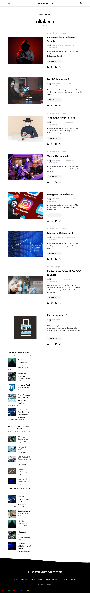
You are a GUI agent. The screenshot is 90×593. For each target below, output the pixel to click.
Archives (55, 579)
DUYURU (50, 267)
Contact (65, 579)
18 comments (53, 239)
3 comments (52, 201)
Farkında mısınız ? (57, 315)
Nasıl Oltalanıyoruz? (58, 79)
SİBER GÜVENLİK (53, 33)
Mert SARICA (56, 45)
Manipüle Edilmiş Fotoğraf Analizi (24, 480)
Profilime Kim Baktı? (22, 448)
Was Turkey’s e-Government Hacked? (24, 362)
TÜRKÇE (63, 33)
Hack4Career (45, 3)
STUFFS (47, 579)
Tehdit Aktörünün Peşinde (61, 117)
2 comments (52, 322)
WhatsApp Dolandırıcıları (23, 438)
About (73, 579)
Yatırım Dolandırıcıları (58, 156)
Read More (53, 61)
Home (16, 579)
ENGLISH (24, 579)
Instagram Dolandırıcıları (60, 194)
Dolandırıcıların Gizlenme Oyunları (61, 39)
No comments (53, 47)
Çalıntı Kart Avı (24, 511)
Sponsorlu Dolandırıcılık (60, 233)
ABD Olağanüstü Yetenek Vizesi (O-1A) (24, 459)
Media (40, 579)
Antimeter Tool (24, 385)
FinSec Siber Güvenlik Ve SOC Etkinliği (64, 272)
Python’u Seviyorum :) (22, 470)
